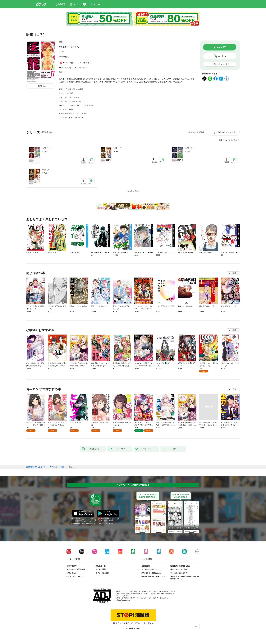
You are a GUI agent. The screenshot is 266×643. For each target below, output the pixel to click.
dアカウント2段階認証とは (151, 573)
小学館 (70, 93)
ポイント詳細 (83, 62)
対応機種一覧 (101, 566)
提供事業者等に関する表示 (180, 566)
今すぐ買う (222, 47)
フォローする (78, 46)
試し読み (42, 86)
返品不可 (62, 72)
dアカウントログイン (74, 576)
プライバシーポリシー (149, 569)
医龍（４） (47, 169)
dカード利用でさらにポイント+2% (72, 68)
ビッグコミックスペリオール (80, 105)
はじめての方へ (72, 566)
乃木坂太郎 (63, 47)
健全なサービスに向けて (179, 569)
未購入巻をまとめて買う (226, 132)
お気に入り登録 (197, 132)
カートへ (222, 56)
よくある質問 (101, 569)
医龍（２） (118, 148)
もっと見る (232, 273)
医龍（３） (190, 148)
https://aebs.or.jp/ (123, 600)
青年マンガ (74, 97)
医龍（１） (47, 148)
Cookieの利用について (179, 573)
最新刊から (234, 140)
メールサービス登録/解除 (75, 569)
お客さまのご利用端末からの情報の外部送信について (184, 577)
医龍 (71, 109)
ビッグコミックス (77, 101)
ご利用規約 (145, 566)
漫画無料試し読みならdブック (35, 467)
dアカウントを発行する (123, 623)
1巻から (223, 140)
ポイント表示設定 (102, 573)
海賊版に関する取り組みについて (153, 576)
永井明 (73, 47)
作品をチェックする (221, 64)
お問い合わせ (71, 573)
